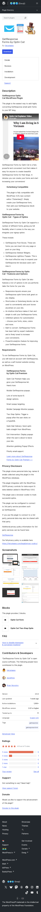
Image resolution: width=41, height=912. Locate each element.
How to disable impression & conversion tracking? (13, 644)
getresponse (33, 723)
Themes (25, 826)
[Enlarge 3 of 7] (17, 580)
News (4, 826)
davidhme (11, 678)
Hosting (5, 830)
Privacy (5, 834)
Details (7, 60)
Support (7, 83)
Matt (5, 864)
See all (36, 771)
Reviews (7, 66)
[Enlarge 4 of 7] (17, 591)
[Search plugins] (25, 18)
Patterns (25, 834)
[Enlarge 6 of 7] (36, 569)
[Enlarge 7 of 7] (36, 586)
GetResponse (7, 535)
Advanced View (8, 734)
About (4, 822)
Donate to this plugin (10, 808)
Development (9, 77)
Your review (7, 771)
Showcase (26, 822)
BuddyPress (8, 872)
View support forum (10, 788)
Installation (8, 72)
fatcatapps (9, 45)
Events (24, 845)
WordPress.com (9, 860)
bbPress (6, 868)
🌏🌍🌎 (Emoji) (13, 882)
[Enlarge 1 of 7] (17, 557)
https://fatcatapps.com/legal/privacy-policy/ (20, 543)
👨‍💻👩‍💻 (4, 849)
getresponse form (32, 727)
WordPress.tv (8, 852)
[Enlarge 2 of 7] (17, 570)
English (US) (34, 718)
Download (7, 52)
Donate (26, 849)
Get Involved (27, 841)
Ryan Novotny (13, 685)
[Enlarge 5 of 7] (36, 557)
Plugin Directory (8, 10)
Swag (25, 852)
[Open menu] (37, 3)
